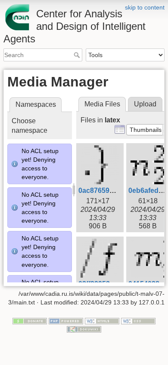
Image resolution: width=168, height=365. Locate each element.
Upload (145, 104)
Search (78, 55)
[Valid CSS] (138, 320)
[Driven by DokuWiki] (84, 329)
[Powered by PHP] (66, 320)
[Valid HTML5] (102, 320)
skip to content (145, 7)
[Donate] (29, 320)
